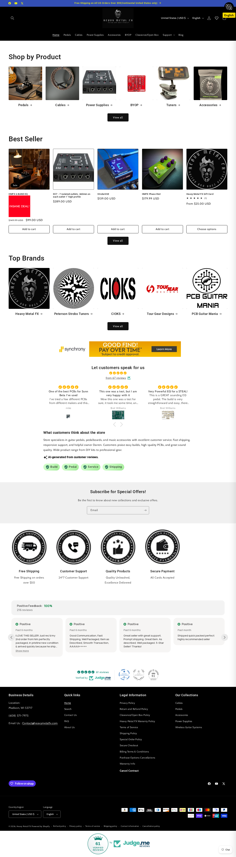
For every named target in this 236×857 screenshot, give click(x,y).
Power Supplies (97, 105)
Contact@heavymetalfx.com (40, 723)
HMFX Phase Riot (151, 194)
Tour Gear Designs (160, 314)
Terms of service (92, 826)
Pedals (23, 105)
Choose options (206, 229)
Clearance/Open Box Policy (135, 715)
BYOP (134, 105)
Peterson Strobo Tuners (71, 314)
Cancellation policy (151, 826)
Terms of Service (129, 727)
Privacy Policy (127, 702)
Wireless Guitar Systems (188, 727)
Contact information (130, 826)
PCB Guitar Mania (205, 314)
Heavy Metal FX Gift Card (199, 194)
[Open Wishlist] (216, 18)
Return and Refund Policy (134, 709)
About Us (69, 727)
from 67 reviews (116, 378)
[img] (118, 373)
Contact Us (70, 715)
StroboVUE (103, 194)
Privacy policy (75, 826)
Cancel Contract (129, 770)
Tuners (171, 105)
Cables (60, 105)
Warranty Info (127, 763)
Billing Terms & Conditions (134, 751)
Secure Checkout (129, 745)
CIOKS (116, 314)
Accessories (208, 105)
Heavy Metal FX (27, 314)
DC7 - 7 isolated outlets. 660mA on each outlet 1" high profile (71, 195)
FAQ (66, 721)
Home (67, 702)
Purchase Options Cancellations (137, 757)
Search (68, 709)
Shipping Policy (128, 733)
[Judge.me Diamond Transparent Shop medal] (124, 674)
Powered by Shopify (41, 826)
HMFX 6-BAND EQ (18, 194)
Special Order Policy (131, 739)
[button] (12, 18)
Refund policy (59, 826)
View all (118, 117)
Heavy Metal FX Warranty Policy (137, 721)
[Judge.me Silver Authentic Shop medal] (138, 674)
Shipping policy (110, 826)
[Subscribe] (145, 510)
